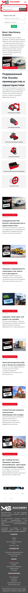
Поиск (23, 9)
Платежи (14, 591)
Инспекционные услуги (14, 582)
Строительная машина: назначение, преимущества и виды (13, 412)
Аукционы (14, 579)
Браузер (14, 564)
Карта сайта (21, 591)
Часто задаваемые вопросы (14, 541)
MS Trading (14, 570)
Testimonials (14, 556)
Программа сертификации (14, 566)
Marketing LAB (14, 568)
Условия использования (14, 554)
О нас (14, 540)
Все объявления (14, 577)
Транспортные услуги (14, 584)
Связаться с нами (14, 545)
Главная (14, 538)
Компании (14, 581)
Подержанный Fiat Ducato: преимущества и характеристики (13, 223)
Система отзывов (14, 563)
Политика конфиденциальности (14, 552)
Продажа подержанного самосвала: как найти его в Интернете (13, 271)
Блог (14, 543)
